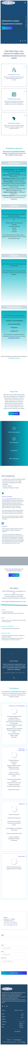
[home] (8, 3)
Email (2, 935)
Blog (3, 1026)
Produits (3, 1019)
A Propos (4, 1016)
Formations (4, 1021)
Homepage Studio (17, 1039)
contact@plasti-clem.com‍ (14, 338)
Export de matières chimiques (21, 1025)
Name (2, 945)
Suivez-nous (15, 575)
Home (3, 1014)
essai (22, 1017)
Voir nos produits (7, 28)
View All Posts (17, 1031)
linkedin (16, 569)
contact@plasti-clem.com (14, 358)
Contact (3, 1024)
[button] (25, 3)
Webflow (23, 1042)
